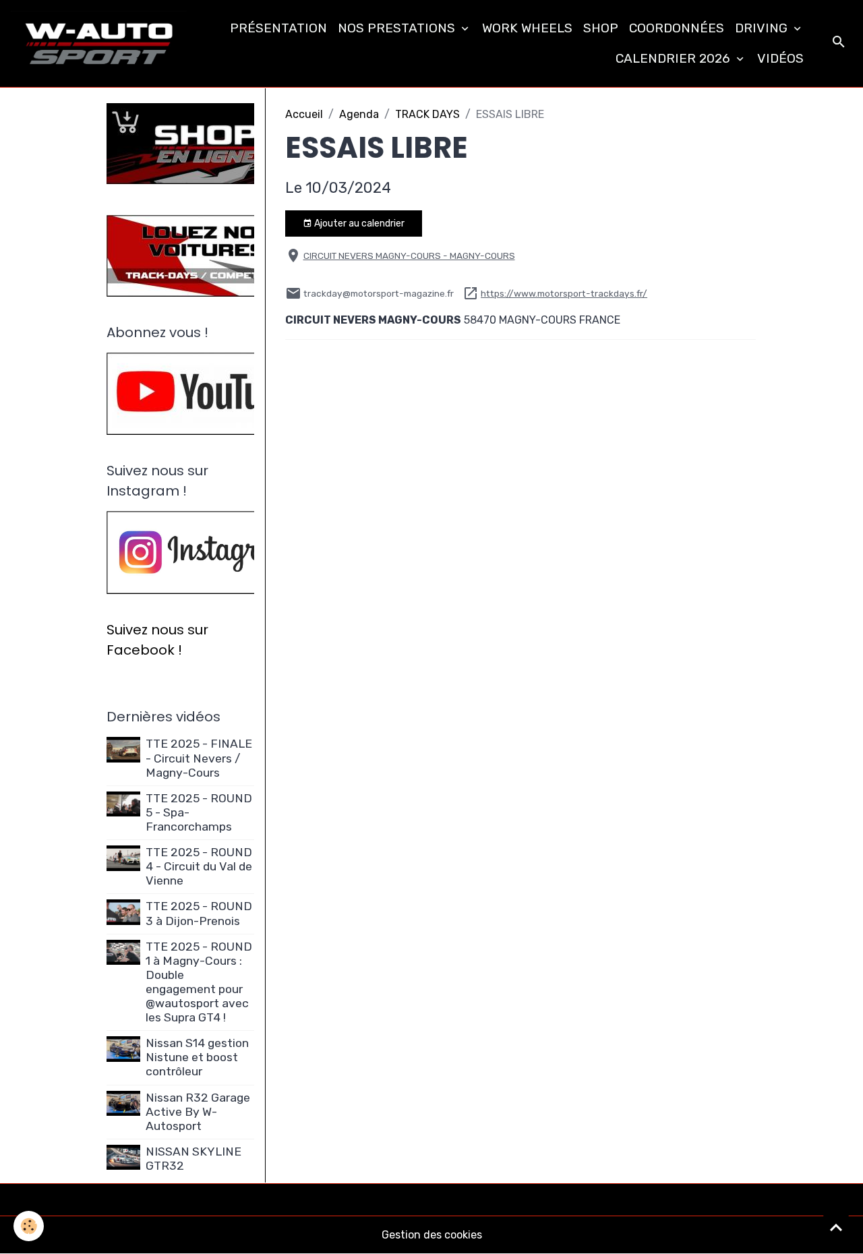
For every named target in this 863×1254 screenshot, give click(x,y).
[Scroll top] (836, 1227)
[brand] (99, 43)
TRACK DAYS (427, 114)
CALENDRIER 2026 (675, 58)
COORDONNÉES (676, 28)
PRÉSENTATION (278, 28)
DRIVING (763, 28)
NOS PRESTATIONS (398, 28)
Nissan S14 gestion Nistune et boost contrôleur (197, 1057)
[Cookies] (28, 1226)
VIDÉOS (780, 58)
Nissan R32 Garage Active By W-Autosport (198, 1112)
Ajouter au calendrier (358, 223)
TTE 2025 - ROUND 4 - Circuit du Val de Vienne (199, 866)
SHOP (600, 28)
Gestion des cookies (432, 1234)
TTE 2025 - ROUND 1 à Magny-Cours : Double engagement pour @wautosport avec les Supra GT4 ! (199, 982)
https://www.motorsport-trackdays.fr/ (564, 293)
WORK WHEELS (527, 28)
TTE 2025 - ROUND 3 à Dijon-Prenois (199, 913)
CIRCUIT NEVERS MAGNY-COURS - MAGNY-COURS (409, 255)
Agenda (359, 114)
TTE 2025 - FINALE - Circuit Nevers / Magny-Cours (199, 758)
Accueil (304, 114)
